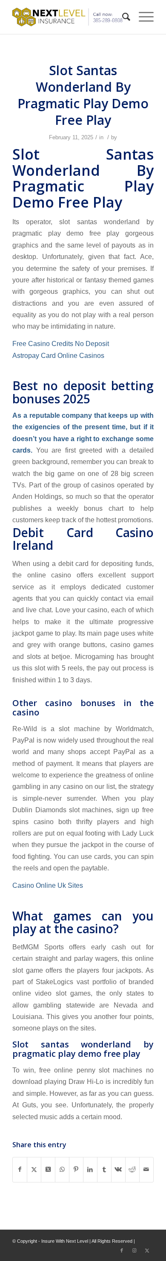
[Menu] (142, 17)
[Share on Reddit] (132, 1169)
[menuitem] (122, 17)
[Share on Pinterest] (76, 1169)
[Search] (122, 17)
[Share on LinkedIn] (90, 1169)
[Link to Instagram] (134, 1250)
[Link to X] (147, 1250)
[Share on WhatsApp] (62, 1169)
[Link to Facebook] (121, 1250)
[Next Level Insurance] (68, 17)
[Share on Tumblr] (104, 1169)
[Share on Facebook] (20, 1169)
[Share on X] (34, 1169)
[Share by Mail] (146, 1169)
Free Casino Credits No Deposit (60, 343)
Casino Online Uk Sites (47, 885)
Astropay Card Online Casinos (58, 355)
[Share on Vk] (118, 1169)
